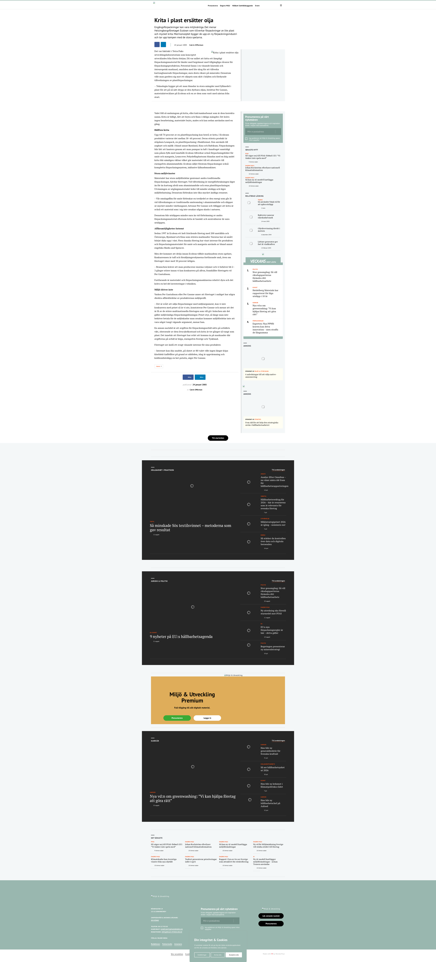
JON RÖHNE (155, 920)
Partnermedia (167, 944)
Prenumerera (213, 6)
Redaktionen (155, 944)
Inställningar (202, 955)
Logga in (207, 718)
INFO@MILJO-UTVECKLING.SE (172, 932)
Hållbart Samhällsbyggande (242, 6)
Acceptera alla (234, 955)
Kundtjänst (189, 954)
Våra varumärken (177, 954)
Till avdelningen (278, 470)
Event (257, 6)
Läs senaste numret (271, 916)
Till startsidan (218, 438)
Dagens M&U (225, 6)
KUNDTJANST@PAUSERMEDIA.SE (172, 929)
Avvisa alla (217, 955)
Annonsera (178, 944)
